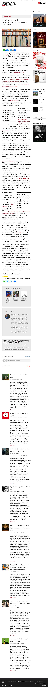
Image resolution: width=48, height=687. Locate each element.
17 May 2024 (4, 24)
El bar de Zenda (42, 94)
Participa (38, 681)
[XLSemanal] (42, 3)
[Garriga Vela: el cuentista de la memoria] (24, 294)
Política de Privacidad (29, 681)
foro (17, 341)
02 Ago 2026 (41, 96)
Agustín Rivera (11, 24)
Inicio (3, 10)
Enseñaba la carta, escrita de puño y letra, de (24, 121)
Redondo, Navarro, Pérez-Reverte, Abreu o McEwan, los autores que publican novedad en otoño (19, 567)
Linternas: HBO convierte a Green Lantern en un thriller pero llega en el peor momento (20, 451)
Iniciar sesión (27, 356)
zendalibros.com (20, 491)
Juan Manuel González (22, 455)
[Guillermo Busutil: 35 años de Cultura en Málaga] (9, 294)
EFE (18, 571)
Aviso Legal (24, 681)
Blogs (6, 10)
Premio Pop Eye (43, 683)
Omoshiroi (10, 10)
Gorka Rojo (19, 379)
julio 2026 (37, 119)
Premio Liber (37, 683)
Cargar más (16, 675)
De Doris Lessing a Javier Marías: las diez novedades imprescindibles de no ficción (20, 603)
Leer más (12, 409)
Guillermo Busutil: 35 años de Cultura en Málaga (8, 300)
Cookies (35, 681)
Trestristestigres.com (17, 681)
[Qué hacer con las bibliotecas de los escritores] (16, 38)
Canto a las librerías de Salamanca (15, 299)
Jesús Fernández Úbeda (22, 418)
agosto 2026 (37, 117)
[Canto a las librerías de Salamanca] (16, 294)
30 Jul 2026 (41, 104)
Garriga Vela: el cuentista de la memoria (24, 299)
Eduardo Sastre (20, 532)
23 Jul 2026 (41, 112)
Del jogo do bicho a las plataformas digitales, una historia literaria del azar (20, 528)
